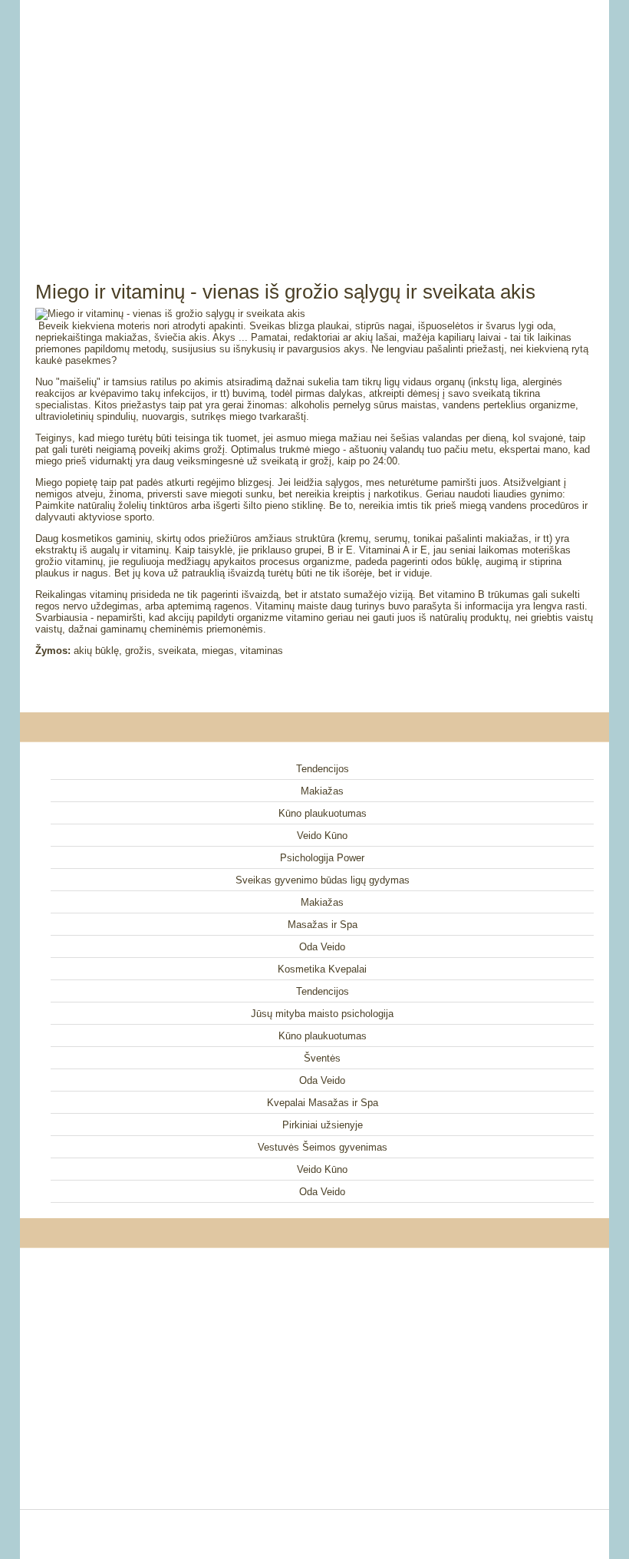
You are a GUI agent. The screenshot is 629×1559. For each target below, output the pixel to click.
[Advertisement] (314, 122)
